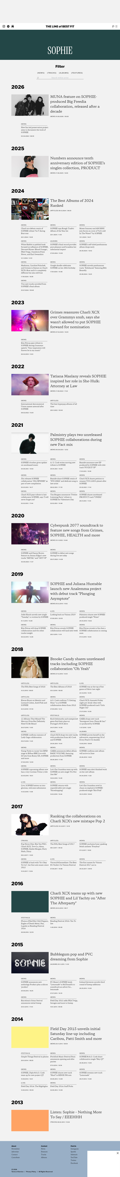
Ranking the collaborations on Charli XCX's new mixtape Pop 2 (77, 819)
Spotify (73, 1152)
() (41, 73)
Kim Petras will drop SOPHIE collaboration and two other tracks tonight (33, 630)
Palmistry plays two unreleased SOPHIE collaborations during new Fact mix (76, 439)
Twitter (73, 1160)
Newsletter (16, 1149)
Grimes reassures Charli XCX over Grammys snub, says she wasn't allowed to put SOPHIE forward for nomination (75, 320)
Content (44, 1146)
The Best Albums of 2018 (61, 687)
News (53, 116)
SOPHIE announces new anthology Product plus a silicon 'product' (34, 984)
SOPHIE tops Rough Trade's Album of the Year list (62, 229)
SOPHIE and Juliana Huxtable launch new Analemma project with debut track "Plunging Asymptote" (76, 591)
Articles (54, 210)
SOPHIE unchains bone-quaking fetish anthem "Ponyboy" (93, 845)
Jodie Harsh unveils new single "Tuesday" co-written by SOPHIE (34, 616)
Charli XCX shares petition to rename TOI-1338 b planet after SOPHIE (92, 481)
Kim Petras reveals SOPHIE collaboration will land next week (64, 629)
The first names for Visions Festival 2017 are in (90, 863)
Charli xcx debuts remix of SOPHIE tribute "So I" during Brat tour (33, 231)
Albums (54, 241)
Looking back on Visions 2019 (63, 615)
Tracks (24, 840)
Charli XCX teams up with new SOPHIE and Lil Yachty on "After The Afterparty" (78, 898)
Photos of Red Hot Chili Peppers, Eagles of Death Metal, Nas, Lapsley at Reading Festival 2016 (34, 925)
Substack (74, 1155)
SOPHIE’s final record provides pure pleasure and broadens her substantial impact (63, 247)
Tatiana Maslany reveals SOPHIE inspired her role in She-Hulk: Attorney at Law (78, 381)
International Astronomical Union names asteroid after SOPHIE (32, 406)
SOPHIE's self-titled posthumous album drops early (93, 245)
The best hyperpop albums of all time (63, 405)
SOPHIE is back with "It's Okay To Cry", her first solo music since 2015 (35, 865)
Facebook (74, 1163)
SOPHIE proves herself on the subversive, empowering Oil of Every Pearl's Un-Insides (92, 737)
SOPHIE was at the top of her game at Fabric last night (91, 688)
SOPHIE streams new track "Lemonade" (90, 1074)
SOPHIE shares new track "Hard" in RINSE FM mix (61, 1074)
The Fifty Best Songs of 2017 (62, 844)
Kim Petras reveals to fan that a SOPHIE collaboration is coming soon (93, 630)
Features (44, 1152)
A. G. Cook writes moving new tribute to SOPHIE (62, 463)
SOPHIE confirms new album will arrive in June (91, 752)
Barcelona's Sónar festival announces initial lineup (32, 1001)
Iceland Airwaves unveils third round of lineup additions (92, 983)
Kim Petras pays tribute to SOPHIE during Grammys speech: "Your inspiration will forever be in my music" (33, 347)
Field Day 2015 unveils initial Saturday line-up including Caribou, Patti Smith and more (76, 1034)
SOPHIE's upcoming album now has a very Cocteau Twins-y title (34, 770)
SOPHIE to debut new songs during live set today (62, 554)
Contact (15, 1155)
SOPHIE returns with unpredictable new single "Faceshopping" (60, 788)
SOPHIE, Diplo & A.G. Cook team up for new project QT (33, 1074)
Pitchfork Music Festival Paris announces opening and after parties (62, 1059)
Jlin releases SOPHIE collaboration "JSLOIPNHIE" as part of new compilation (34, 481)
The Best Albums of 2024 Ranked (71, 203)
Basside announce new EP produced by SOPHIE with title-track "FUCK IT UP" (92, 465)
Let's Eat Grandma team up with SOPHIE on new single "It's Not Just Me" (63, 772)
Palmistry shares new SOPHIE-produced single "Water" (92, 616)
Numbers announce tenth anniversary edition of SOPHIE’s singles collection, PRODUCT (77, 163)
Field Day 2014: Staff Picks (61, 1086)
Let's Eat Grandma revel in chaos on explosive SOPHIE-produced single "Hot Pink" (91, 788)
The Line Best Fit (60, 26)
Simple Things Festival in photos (34, 1057)
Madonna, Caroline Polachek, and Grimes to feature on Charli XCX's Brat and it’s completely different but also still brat (34, 269)
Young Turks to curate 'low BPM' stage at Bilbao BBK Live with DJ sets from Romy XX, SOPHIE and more (34, 755)
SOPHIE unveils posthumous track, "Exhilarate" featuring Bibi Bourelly (93, 268)
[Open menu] (116, 26)
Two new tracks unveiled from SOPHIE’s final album (33, 285)
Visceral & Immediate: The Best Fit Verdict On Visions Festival (63, 863)
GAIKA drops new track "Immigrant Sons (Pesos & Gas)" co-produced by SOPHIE (92, 721)
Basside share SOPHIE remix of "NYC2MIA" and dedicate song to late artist (64, 481)
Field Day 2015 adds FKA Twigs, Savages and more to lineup (64, 1001)
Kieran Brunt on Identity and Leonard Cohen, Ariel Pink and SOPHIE (34, 703)
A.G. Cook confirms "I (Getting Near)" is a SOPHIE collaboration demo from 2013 (63, 703)
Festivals (55, 715)
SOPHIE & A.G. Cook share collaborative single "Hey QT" (91, 1058)
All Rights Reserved (46, 1172)
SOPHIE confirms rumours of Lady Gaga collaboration (33, 736)
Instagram (75, 1149)
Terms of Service (18, 1172)
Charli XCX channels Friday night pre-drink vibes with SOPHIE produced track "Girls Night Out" (92, 704)
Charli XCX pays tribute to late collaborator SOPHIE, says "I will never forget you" (34, 497)
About (14, 1146)
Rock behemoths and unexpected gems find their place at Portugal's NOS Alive (64, 721)
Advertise (15, 1152)
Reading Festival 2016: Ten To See (63, 922)
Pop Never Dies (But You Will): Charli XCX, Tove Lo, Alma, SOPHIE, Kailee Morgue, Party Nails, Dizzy (34, 848)
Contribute (16, 1157)
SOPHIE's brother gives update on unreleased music (34, 463)
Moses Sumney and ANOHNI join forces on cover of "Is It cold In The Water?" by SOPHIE (92, 231)
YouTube (74, 1157)
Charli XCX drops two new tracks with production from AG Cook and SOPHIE (64, 737)
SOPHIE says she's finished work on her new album (93, 770)
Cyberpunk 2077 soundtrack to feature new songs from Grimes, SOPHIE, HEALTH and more (76, 530)
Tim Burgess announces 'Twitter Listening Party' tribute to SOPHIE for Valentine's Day (63, 497)
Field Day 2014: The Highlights (34, 1086)
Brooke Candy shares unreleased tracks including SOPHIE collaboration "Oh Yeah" (77, 664)
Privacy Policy (31, 1172)
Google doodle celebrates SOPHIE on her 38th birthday (62, 266)
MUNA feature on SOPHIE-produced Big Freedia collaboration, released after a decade (75, 104)
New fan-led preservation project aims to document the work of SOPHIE (34, 130)
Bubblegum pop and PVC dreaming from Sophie (71, 957)
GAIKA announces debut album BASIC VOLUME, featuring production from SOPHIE (63, 753)
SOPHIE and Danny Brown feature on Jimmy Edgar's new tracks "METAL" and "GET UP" (34, 555)
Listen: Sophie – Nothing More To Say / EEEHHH (76, 1115)
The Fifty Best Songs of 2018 (33, 687)
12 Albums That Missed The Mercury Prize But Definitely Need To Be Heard (33, 721)
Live (52, 611)
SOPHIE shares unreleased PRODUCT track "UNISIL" (90, 496)
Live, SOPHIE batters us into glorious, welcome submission (33, 786)
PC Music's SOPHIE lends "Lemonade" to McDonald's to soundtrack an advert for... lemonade (62, 986)
